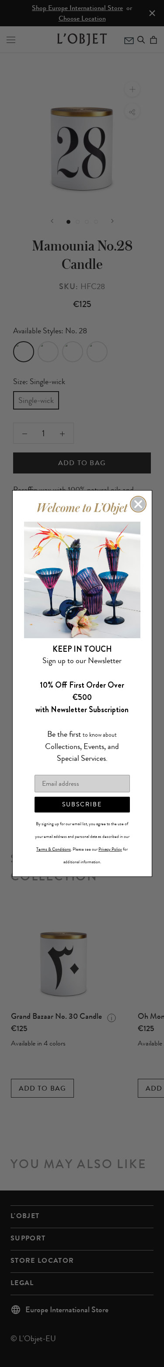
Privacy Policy (110, 849)
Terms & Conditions (53, 849)
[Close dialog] (138, 504)
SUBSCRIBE (82, 804)
